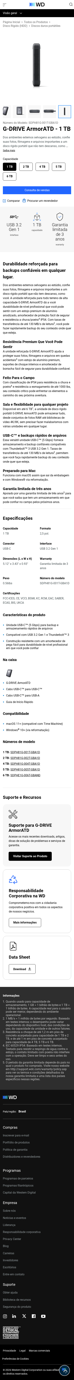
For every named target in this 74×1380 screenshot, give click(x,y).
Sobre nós (9, 1210)
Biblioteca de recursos (17, 1299)
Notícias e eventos (14, 1218)
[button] (19, 111)
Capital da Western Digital (19, 1192)
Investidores (10, 1260)
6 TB (10, 176)
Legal (22, 1350)
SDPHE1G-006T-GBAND (25, 775)
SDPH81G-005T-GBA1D (25, 769)
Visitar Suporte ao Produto (30, 856)
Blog (6, 1246)
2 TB (26, 166)
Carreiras (8, 1253)
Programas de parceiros (18, 1178)
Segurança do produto (17, 1306)
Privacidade (9, 1350)
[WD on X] (24, 1316)
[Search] (71, 4)
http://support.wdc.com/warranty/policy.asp (38, 1069)
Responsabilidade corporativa (22, 1232)
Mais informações (25, 922)
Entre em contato (13, 1274)
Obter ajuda (10, 1292)
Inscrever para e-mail (16, 1135)
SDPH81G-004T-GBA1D (25, 763)
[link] (11, 200)
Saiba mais (9, 150)
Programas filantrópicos (18, 1185)
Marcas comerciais (39, 1350)
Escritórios (9, 1267)
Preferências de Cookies (15, 1358)
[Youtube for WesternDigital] (43, 1316)
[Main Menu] (5, 4)
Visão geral (10, 13)
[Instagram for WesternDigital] (5, 1316)
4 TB (42, 166)
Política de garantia (15, 1149)
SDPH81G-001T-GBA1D (25, 752)
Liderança (9, 1225)
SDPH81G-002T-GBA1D (25, 758)
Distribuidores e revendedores (21, 1156)
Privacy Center (12, 1239)
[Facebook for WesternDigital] (34, 1316)
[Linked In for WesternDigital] (14, 1316)
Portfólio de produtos (16, 1142)
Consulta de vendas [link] (37, 190)
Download (20, 969)
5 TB (59, 166)
